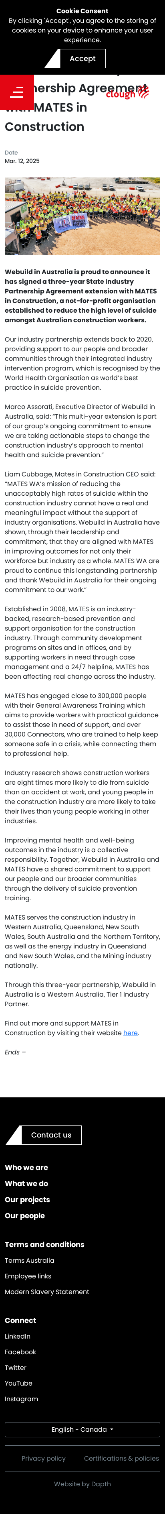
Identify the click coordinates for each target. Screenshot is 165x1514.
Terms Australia (29, 1260)
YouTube (18, 1383)
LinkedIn (17, 1336)
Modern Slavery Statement (47, 1291)
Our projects (27, 1200)
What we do (26, 1183)
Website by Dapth (82, 1484)
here (130, 1033)
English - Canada (80, 1429)
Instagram (21, 1399)
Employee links (28, 1276)
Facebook (20, 1352)
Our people (25, 1216)
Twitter (15, 1367)
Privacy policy (44, 1458)
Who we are (26, 1167)
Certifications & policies (121, 1458)
